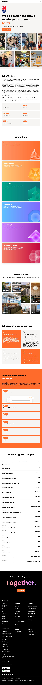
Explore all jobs (6, 29)
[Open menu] (40, 1)
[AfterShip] (4, 1)
